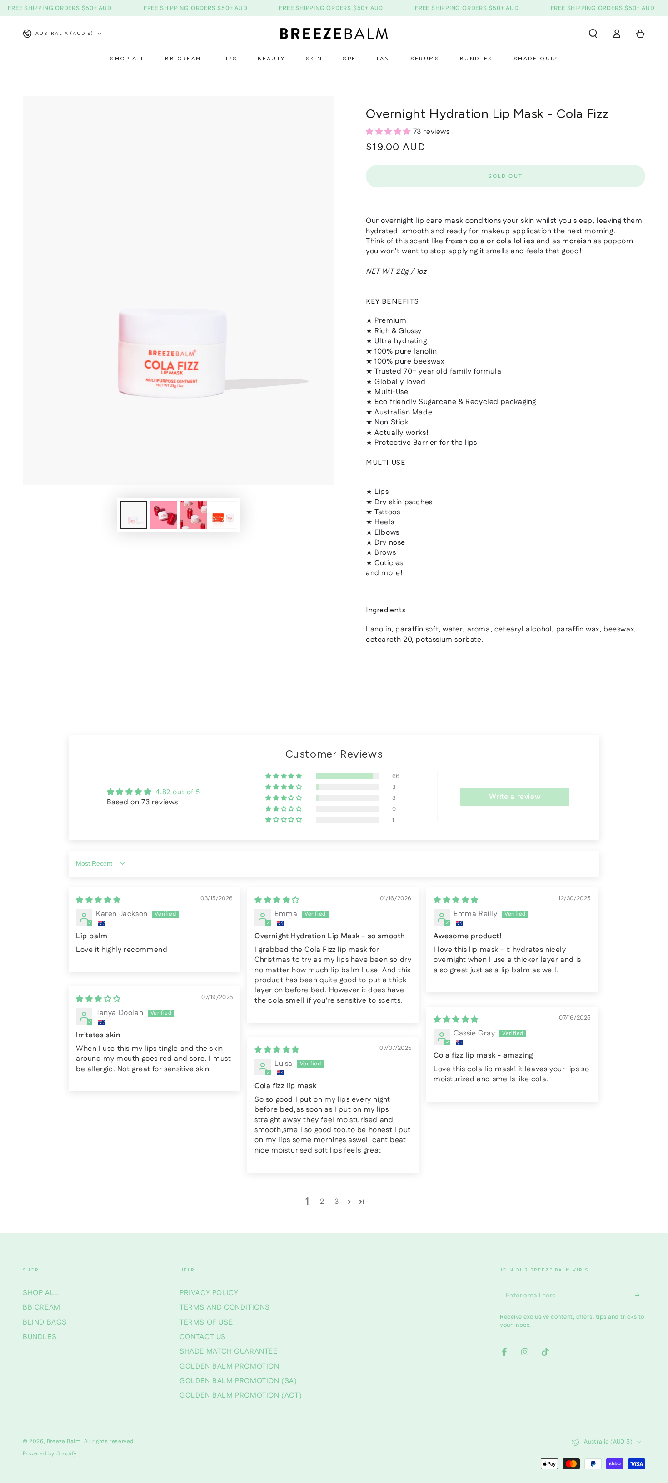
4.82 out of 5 (177, 792)
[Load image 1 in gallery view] (133, 515)
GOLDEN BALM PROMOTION (229, 1366)
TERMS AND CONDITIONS (224, 1307)
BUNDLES (39, 1337)
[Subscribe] (640, 1296)
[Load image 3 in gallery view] (193, 515)
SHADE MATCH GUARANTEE (228, 1351)
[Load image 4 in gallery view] (223, 515)
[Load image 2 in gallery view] (163, 515)
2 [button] (322, 1202)
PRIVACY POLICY (208, 1293)
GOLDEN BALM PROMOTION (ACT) (240, 1395)
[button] (593, 34)
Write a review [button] (515, 797)
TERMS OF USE (206, 1322)
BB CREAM (41, 1307)
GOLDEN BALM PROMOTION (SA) (238, 1381)
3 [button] (336, 1202)
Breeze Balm (64, 1441)
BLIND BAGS (45, 1322)
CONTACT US (202, 1337)
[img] (98, 900)
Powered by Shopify (50, 1454)
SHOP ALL (41, 1293)
